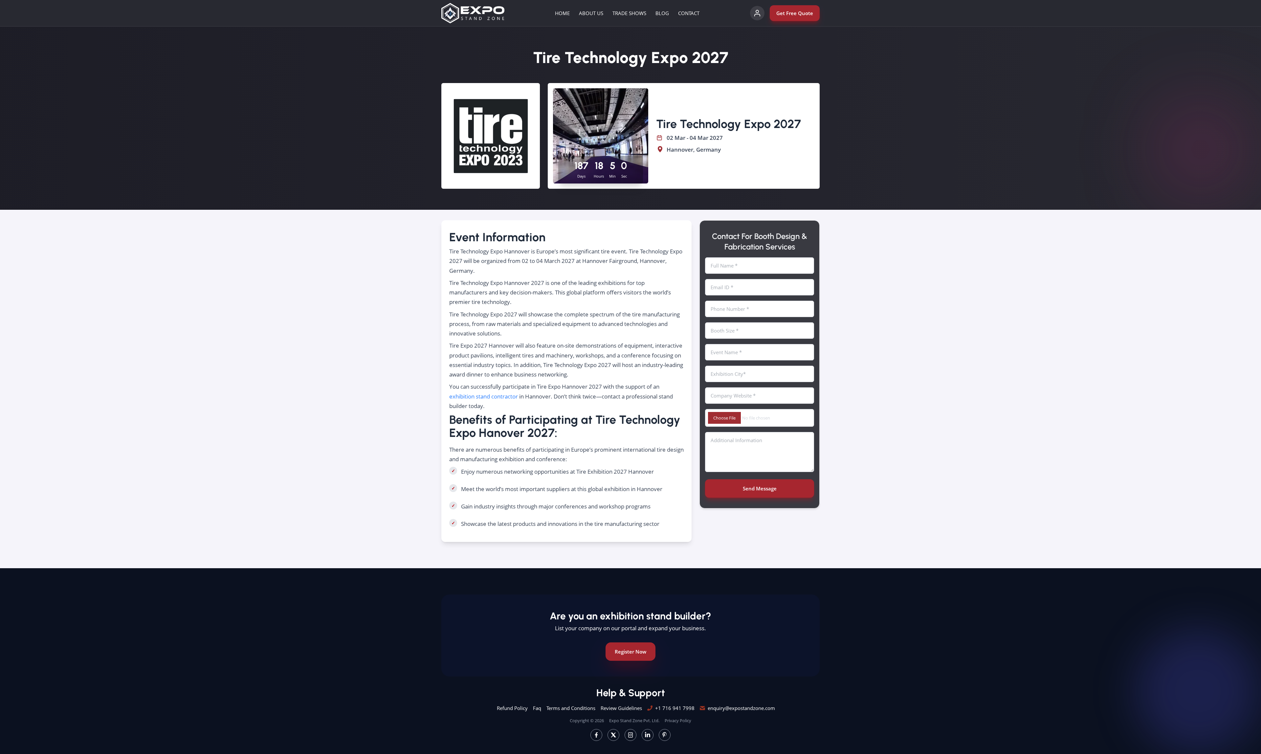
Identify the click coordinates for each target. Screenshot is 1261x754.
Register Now (630, 651)
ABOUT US (591, 13)
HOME (562, 13)
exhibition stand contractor (483, 396)
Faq (537, 708)
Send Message (760, 488)
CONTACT (688, 13)
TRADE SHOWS (629, 13)
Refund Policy (512, 708)
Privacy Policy (678, 720)
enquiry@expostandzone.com (741, 708)
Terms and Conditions (570, 708)
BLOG (662, 13)
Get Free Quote (794, 13)
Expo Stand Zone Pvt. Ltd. (634, 720)
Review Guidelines (621, 708)
